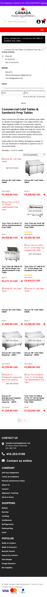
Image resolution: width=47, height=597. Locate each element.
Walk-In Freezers (9, 547)
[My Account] (39, 21)
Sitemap (18, 587)
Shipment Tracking (10, 493)
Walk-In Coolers (9, 543)
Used (4, 532)
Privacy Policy (7, 587)
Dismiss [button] (44, 3)
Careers (5, 489)
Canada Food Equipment (19, 584)
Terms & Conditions (10, 477)
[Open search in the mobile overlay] (18, 21)
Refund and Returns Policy (13, 481)
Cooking (5, 516)
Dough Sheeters (9, 563)
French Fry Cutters (10, 555)
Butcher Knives (8, 551)
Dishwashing (7, 528)
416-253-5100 (15, 454)
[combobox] (23, 48)
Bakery (5, 508)
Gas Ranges (7, 559)
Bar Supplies (7, 567)
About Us (6, 485)
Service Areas (8, 497)
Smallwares (7, 520)
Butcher (5, 512)
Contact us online (19, 461)
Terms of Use (37, 584)
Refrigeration (15, 38)
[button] (44, 195)
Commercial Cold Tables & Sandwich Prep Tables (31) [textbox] (24, 49)
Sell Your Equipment (10, 472)
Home (6, 38)
